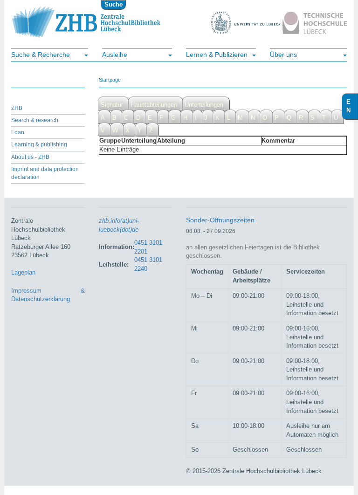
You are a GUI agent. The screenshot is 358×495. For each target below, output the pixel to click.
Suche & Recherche (40, 54)
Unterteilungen (204, 104)
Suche (113, 4)
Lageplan (23, 272)
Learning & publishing (39, 144)
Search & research (34, 120)
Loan (17, 132)
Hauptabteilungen (154, 104)
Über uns (283, 54)
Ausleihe (114, 54)
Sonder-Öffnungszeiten (220, 220)
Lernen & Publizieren (217, 54)
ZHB (16, 108)
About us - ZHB (30, 157)
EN (352, 106)
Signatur (112, 104)
